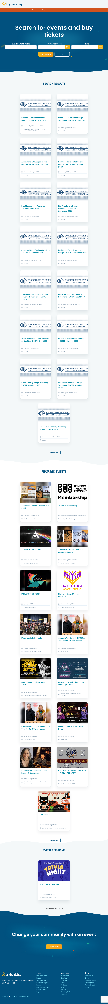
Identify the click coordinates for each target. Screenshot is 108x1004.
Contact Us (89, 976)
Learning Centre (90, 980)
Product (39, 978)
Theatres (64, 994)
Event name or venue (21, 44)
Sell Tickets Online (42, 987)
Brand (87, 987)
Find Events (46, 54)
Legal (13, 996)
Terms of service (23, 996)
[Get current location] (67, 47)
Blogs (87, 978)
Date (87, 44)
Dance (63, 982)
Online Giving (41, 980)
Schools (63, 989)
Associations (65, 976)
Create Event (54, 947)
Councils (64, 980)
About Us (5, 996)
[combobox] (54, 47)
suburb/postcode (54, 44)
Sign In (38, 992)
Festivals (64, 985)
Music (63, 987)
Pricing (38, 985)
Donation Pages (42, 982)
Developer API (90, 982)
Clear (62, 54)
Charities (64, 978)
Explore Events (41, 976)
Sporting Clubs (66, 992)
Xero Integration (91, 985)
